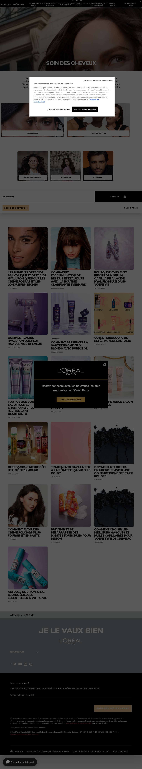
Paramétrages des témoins (59, 109)
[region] (72, 97)
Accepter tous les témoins (84, 109)
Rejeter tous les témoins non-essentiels (97, 80)
